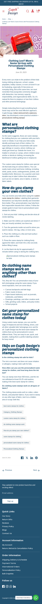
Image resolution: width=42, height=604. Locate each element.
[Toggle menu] (3, 11)
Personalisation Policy (11, 570)
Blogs (4, 530)
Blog (9, 19)
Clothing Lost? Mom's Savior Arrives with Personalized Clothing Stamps (20, 22)
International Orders (10, 566)
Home (4, 19)
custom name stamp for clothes (14, 418)
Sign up (10, 501)
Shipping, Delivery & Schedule (14, 560)
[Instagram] (7, 586)
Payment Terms (9, 563)
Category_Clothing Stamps (13, 412)
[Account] (32, 12)
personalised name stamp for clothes (16, 443)
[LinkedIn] (14, 586)
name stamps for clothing (12, 436)
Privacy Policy (8, 526)
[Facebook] (3, 586)
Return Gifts (7, 519)
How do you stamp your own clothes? (16, 430)
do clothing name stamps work (14, 424)
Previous (8, 470)
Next (35, 470)
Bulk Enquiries (7, 573)
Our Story (6, 516)
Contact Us (7, 533)
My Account (7, 545)
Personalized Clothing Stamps (14, 449)
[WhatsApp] (10, 586)
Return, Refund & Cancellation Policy (17, 548)
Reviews (5, 523)
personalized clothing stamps (13, 118)
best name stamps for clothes (14, 406)
